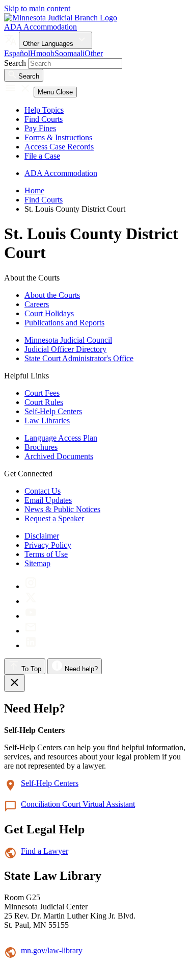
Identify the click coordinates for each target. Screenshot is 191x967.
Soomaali (69, 53)
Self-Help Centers (53, 411)
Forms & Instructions (58, 137)
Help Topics (44, 110)
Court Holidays (49, 313)
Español (17, 53)
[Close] (14, 683)
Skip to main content (37, 8)
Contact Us (42, 491)
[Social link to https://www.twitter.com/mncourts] (30, 601)
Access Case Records (59, 146)
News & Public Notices (62, 509)
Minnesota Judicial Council (68, 340)
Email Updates (48, 500)
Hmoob (42, 53)
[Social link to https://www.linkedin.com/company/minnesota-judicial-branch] (30, 645)
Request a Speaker (54, 518)
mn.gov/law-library (52, 950)
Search (15, 63)
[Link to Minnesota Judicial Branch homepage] (60, 17)
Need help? (80, 669)
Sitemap (37, 563)
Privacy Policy (47, 545)
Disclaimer (41, 535)
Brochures (41, 447)
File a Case (42, 155)
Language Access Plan (60, 438)
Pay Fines (40, 128)
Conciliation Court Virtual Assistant (78, 804)
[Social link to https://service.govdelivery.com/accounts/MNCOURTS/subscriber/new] (30, 630)
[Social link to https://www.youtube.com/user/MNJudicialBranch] (30, 616)
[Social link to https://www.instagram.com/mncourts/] (30, 586)
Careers (36, 304)
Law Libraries (47, 420)
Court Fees (42, 393)
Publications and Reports (64, 322)
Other (94, 53)
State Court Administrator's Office (78, 358)
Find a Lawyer (44, 851)
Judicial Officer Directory (65, 349)
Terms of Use (46, 554)
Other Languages (49, 43)
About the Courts (52, 295)
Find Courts (43, 119)
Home (34, 190)
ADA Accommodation (40, 26)
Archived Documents (58, 456)
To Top (30, 669)
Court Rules (43, 402)
